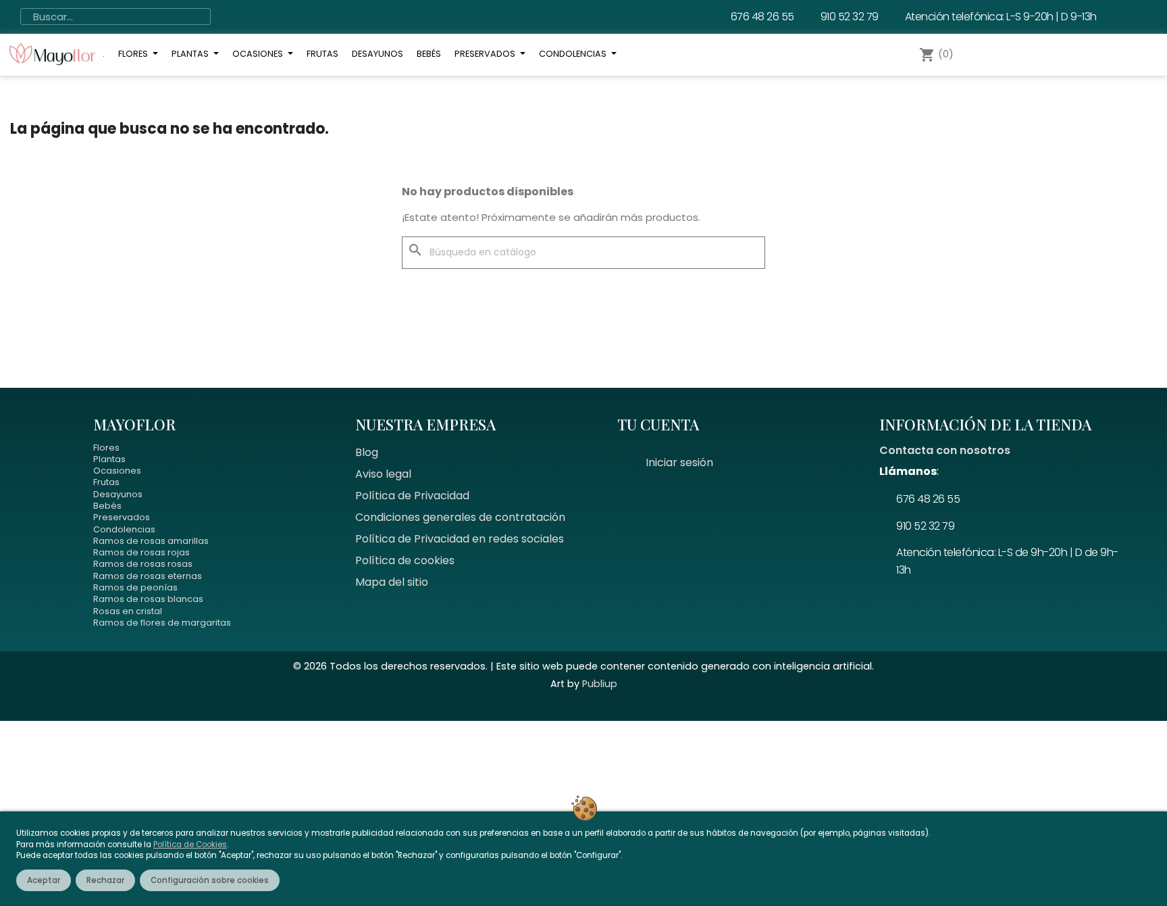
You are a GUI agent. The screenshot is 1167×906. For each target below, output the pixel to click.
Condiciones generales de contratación (460, 517)
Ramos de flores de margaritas (162, 622)
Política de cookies (405, 560)
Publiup (599, 683)
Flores (106, 447)
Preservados (121, 517)
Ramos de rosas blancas (148, 599)
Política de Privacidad (412, 495)
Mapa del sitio (391, 582)
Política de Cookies (190, 844)
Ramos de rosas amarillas (151, 541)
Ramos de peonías (135, 587)
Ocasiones (117, 470)
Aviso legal (383, 474)
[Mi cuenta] (984, 55)
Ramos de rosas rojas (141, 552)
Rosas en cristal (127, 611)
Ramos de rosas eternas (147, 576)
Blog (366, 452)
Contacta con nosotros (944, 450)
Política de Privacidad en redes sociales (459, 539)
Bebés (107, 505)
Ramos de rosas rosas (142, 564)
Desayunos (117, 494)
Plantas (109, 459)
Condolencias (124, 529)
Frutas (106, 482)
